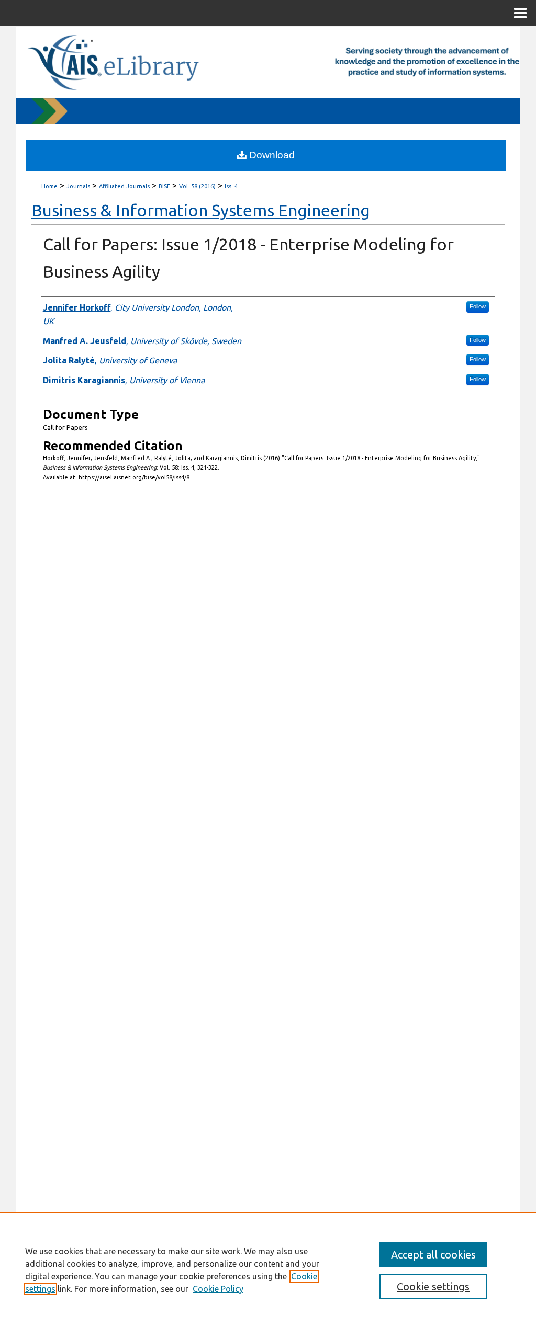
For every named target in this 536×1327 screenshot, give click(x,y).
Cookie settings (433, 1286)
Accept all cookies (433, 1255)
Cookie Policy (218, 1289)
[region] (268, 1269)
